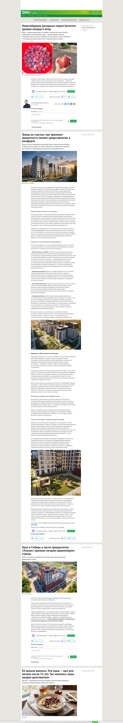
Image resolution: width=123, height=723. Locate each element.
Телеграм (72, 97)
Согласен (95, 722)
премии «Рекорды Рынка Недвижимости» (59, 598)
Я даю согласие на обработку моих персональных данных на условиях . (47, 121)
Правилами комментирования (48, 122)
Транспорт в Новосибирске (40, 20)
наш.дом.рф (34, 524)
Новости (24, 16)
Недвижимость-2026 (84, 20)
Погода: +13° (84, 12)
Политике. (89, 721)
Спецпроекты (39, 16)
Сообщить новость (38, 97)
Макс (65, 97)
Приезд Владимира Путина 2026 (68, 20)
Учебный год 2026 (54, 20)
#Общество (25, 41)
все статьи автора (34, 104)
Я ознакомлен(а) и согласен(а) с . (42, 122)
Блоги (45, 16)
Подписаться (71, 91)
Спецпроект (84, 30)
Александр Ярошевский (88, 28)
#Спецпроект (31, 41)
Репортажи (31, 16)
